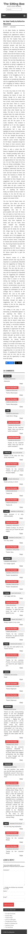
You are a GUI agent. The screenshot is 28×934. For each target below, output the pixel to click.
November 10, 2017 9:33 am (10, 766)
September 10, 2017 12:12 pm (12, 686)
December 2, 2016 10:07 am (12, 572)
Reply (21, 383)
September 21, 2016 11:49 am (12, 549)
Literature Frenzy (9, 925)
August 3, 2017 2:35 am (17, 619)
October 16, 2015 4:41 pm (9, 378)
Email (5, 897)
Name (5, 891)
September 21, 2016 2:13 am (15, 537)
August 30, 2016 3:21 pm (13, 478)
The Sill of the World (10, 913)
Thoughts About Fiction (11, 921)
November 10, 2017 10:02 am (12, 785)
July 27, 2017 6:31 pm (16, 593)
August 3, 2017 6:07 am (11, 631)
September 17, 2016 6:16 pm (12, 525)
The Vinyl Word (9, 927)
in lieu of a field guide (10, 919)
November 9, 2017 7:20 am (12, 744)
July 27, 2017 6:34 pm (11, 605)
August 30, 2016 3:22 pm (11, 490)
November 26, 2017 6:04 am (16, 823)
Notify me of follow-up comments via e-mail (13, 888)
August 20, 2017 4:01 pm (11, 657)
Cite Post (13, 26)
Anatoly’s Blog (8, 915)
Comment (6, 870)
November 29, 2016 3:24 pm (12, 413)
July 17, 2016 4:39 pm (17, 452)
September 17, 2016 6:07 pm (17, 511)
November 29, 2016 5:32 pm (14, 425)
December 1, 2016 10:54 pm (10, 561)
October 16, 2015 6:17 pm (11, 390)
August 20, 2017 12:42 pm (16, 643)
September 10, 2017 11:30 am (10, 674)
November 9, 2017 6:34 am (10, 709)
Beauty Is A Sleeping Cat (11, 923)
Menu (4, 16)
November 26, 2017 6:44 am (12, 835)
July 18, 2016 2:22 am (11, 466)
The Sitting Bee (14, 3)
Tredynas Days (9, 917)
